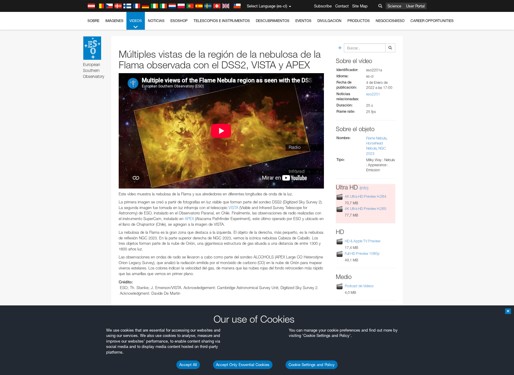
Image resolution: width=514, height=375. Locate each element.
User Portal (415, 6)
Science (394, 6)
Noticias (156, 20)
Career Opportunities (432, 20)
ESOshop (179, 20)
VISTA (233, 207)
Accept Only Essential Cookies (242, 364)
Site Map (360, 6)
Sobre (93, 20)
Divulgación (329, 20)
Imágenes (114, 20)
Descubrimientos (272, 20)
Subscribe (323, 6)
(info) (364, 187)
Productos (358, 20)
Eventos (303, 20)
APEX (189, 218)
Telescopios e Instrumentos (222, 20)
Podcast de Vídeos (359, 286)
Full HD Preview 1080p (362, 253)
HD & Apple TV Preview (362, 241)
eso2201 (373, 94)
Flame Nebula (376, 138)
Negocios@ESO (390, 20)
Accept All (188, 364)
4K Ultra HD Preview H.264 (365, 196)
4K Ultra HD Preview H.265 (365, 208)
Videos (135, 20)
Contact (342, 6)
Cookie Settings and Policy (312, 364)
